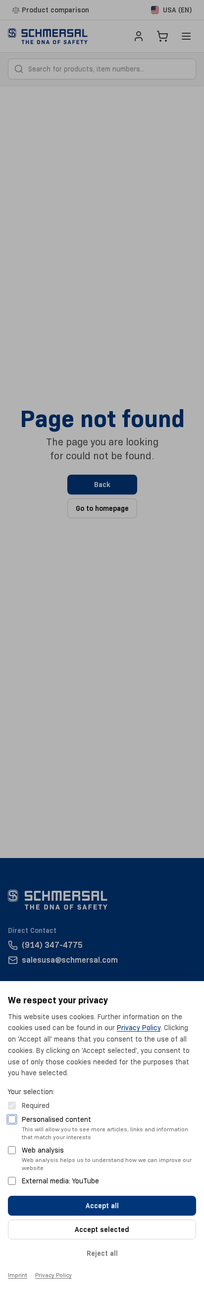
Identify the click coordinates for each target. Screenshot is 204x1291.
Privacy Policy (138, 1027)
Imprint (17, 1275)
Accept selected (102, 1229)
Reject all (102, 1253)
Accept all (102, 1205)
